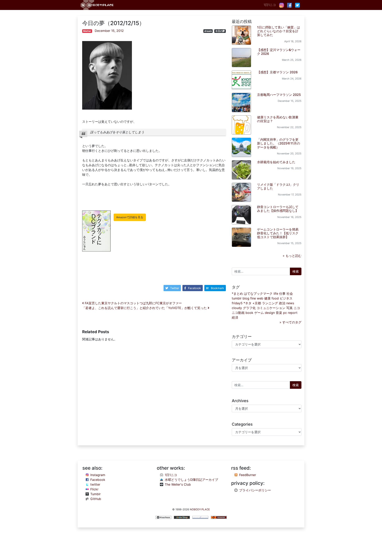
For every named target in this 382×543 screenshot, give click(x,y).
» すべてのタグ (290, 322)
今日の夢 (220, 30)
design (270, 313)
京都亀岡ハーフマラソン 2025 (279, 95)
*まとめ (237, 294)
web (260, 298)
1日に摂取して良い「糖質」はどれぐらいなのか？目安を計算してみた (278, 31)
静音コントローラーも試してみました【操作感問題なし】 (277, 209)
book (249, 313)
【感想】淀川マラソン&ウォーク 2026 (278, 52)
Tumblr (95, 494)
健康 (267, 298)
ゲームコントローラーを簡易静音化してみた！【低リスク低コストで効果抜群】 (277, 233)
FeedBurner (247, 475)
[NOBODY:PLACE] (97, 5)
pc (285, 313)
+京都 (256, 303)
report (292, 313)
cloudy (237, 308)
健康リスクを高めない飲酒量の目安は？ (277, 119)
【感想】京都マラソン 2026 (277, 72)
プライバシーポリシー (255, 490)
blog (246, 298)
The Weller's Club (178, 484)
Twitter (174, 288)
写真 (289, 308)
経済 (235, 317)
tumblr (237, 298)
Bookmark (217, 288)
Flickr (94, 489)
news (290, 303)
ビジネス (286, 298)
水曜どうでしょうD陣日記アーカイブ (191, 480)
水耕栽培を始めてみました (276, 162)
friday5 (237, 303)
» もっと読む (292, 256)
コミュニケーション (271, 308)
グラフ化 (249, 308)
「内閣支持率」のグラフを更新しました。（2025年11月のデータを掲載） (278, 143)
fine (253, 298)
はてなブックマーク (258, 294)
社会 (289, 294)
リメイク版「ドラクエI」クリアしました (278, 186)
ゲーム (259, 313)
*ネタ (247, 303)
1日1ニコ (270, 5)
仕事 (282, 294)
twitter (95, 484)
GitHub (95, 499)
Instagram (97, 475)
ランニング (270, 303)
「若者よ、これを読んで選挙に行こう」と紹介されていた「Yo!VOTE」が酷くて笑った (145, 308)
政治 (282, 303)
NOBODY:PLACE (200, 509)
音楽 (279, 313)
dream (208, 30)
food (275, 298)
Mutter (87, 30)
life (276, 294)
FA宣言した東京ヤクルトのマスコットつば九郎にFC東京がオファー (133, 303)
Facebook (194, 288)
